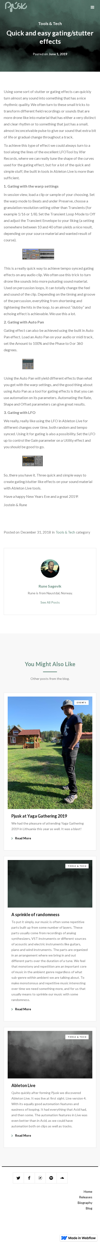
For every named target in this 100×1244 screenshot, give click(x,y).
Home (88, 1191)
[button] (92, 7)
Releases (85, 1197)
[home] (16, 7)
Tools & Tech (50, 23)
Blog (89, 1208)
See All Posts (50, 602)
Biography (85, 1203)
